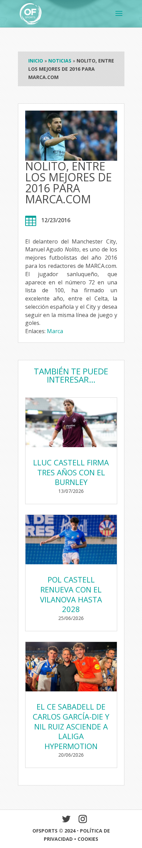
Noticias (59, 60)
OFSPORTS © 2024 (53, 830)
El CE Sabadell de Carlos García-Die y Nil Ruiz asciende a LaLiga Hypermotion (71, 726)
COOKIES (88, 839)
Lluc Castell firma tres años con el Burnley (71, 472)
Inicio (35, 60)
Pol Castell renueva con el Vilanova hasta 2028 (71, 594)
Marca (55, 331)
